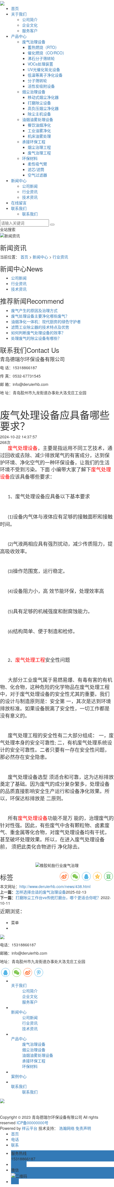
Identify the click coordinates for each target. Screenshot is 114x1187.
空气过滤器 (37, 175)
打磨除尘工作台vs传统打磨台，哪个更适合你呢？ (58, 897)
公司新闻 (30, 186)
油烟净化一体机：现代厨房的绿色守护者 (46, 321)
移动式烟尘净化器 (43, 97)
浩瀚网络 (66, 1128)
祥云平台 (29, 1128)
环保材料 (30, 158)
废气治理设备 (33, 41)
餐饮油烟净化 (39, 125)
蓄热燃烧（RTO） (43, 47)
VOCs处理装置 (40, 64)
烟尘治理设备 (33, 91)
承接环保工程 (33, 141)
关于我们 (19, 14)
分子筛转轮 (37, 80)
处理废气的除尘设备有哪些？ (36, 338)
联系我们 (19, 208)
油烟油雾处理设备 (37, 119)
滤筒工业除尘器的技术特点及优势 (40, 327)
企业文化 (30, 25)
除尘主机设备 (39, 114)
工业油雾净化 (39, 130)
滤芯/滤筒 (36, 169)
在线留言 (19, 202)
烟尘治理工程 (39, 147)
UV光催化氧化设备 (44, 69)
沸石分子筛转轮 (41, 58)
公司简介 (30, 19)
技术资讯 (30, 197)
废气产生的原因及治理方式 (34, 310)
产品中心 (19, 36)
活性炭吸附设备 (41, 86)
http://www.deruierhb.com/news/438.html (54, 886)
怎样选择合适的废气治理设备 (40, 892)
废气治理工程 (39, 152)
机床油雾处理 (39, 136)
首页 (15, 8)
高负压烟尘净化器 (43, 108)
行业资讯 (30, 191)
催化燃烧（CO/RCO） (47, 53)
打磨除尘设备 (39, 102)
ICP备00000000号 (32, 1122)
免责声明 (83, 1128)
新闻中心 (19, 180)
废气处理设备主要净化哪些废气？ (40, 316)
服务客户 (30, 30)
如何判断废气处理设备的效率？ (38, 332)
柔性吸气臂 (37, 164)
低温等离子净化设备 (45, 75)
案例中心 (19, 1076)
